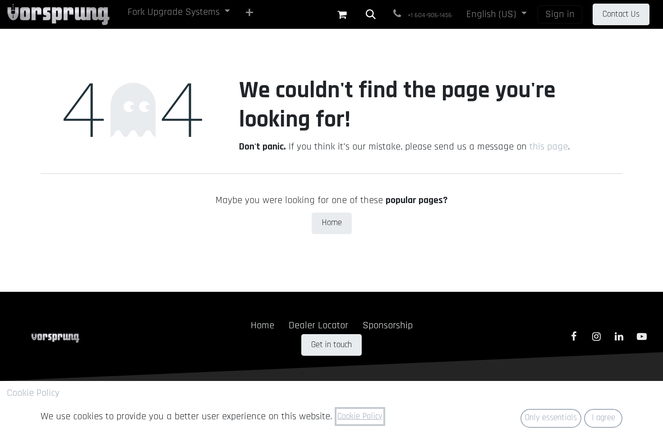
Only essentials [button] (551, 417)
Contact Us (621, 14)
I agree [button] (603, 417)
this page (548, 146)
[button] (370, 14)
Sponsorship (388, 325)
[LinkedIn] (619, 336)
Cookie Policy (33, 393)
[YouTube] (642, 336)
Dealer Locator (318, 325)
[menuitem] (179, 14)
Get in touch (331, 344)
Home (332, 222)
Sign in (560, 14)
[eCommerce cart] (342, 14)
